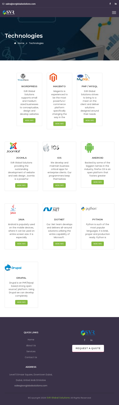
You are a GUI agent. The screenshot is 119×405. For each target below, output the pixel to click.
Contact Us (31, 357)
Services (30, 351)
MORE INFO (29, 120)
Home (31, 339)
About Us (31, 345)
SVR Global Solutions (59, 397)
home (20, 43)
